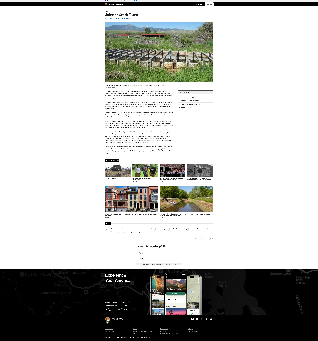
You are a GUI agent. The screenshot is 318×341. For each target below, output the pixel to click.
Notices (135, 329)
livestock (152, 233)
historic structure (149, 229)
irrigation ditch (175, 229)
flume (158, 229)
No (142, 258)
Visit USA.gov (145, 337)
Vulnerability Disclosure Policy (169, 334)
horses (145, 233)
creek (108, 233)
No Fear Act (164, 329)
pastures (131, 233)
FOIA (106, 334)
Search (200, 4)
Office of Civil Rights (194, 331)
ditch (139, 229)
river (113, 233)
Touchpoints (173, 264)
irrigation (165, 229)
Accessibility (109, 329)
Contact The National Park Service (143, 331)
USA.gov (190, 329)
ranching (184, 229)
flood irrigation (122, 233)
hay (191, 229)
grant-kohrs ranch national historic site (117, 229)
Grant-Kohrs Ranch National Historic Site (118, 18)
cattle (138, 233)
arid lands (205, 229)
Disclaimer (163, 331)
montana (197, 229)
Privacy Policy (109, 331)
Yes (142, 253)
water (133, 229)
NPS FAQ (136, 334)
